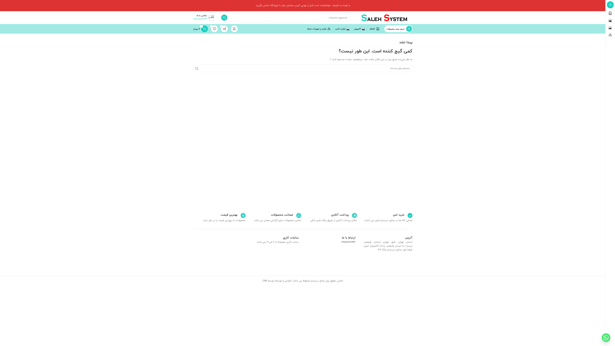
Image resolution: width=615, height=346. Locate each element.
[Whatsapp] (606, 337)
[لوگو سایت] (384, 17)
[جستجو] (224, 18)
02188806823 (348, 242)
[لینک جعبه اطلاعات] (402, 215)
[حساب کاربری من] (234, 29)
